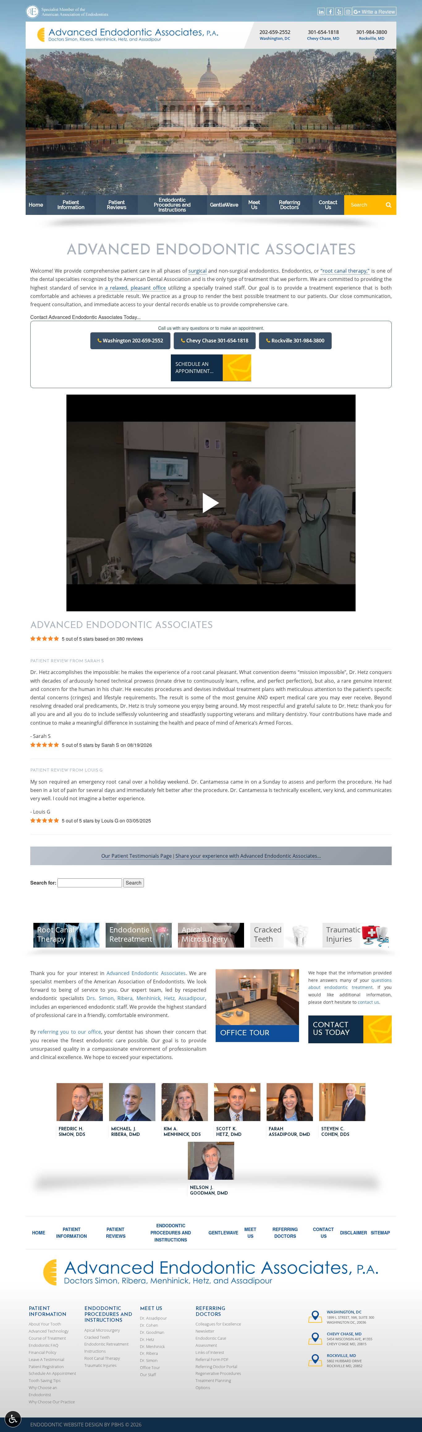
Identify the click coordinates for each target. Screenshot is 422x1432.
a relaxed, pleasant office (135, 287)
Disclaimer (353, 1232)
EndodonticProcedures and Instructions (172, 205)
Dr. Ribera (149, 1353)
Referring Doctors (289, 205)
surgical (197, 270)
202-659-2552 (275, 32)
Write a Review (378, 11)
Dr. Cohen (149, 1325)
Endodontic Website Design (66, 1424)
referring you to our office (69, 1031)
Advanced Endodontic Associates (146, 973)
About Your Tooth (45, 1324)
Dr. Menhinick (152, 1346)
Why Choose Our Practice (52, 1402)
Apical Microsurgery (102, 1330)
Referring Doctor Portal (216, 1366)
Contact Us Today (331, 1029)
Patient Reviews (116, 205)
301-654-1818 (323, 32)
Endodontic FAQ (43, 1345)
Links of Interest (210, 1352)
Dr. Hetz (147, 1339)
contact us (368, 1002)
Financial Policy (42, 1352)
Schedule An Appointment (52, 1373)
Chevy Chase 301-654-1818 (216, 340)
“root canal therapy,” (345, 270)
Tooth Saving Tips (45, 1380)
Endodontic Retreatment (106, 1344)
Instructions (95, 1351)
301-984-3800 (371, 32)
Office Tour (245, 1033)
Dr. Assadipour (153, 1318)
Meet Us (254, 205)
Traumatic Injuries (100, 1365)
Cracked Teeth (97, 1337)
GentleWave (224, 205)
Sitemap (380, 1232)
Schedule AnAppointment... (194, 368)
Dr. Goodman (152, 1332)
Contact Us (328, 205)
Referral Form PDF (212, 1359)
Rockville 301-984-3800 (297, 340)
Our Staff (148, 1374)
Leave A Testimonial (46, 1359)
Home (36, 205)
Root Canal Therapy (102, 1358)
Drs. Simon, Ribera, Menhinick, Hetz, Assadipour (146, 998)
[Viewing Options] (13, 1419)
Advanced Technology (49, 1331)
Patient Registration (46, 1366)
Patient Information (70, 205)
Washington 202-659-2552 (132, 340)
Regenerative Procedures (218, 1373)
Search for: (43, 882)
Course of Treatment (47, 1338)
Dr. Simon (149, 1360)
